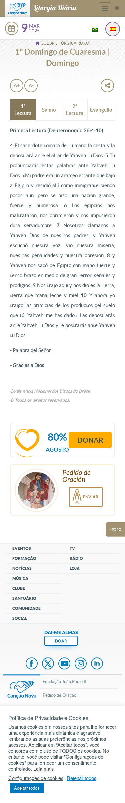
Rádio (76, 558)
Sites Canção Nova (117, 8)
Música (20, 578)
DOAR (61, 641)
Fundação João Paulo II (64, 681)
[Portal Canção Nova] (17, 8)
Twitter (48, 664)
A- (31, 85)
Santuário (24, 598)
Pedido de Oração (59, 695)
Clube (18, 588)
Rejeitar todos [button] (81, 778)
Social (19, 618)
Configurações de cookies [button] (35, 778)
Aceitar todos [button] (27, 788)
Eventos (21, 548)
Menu (105, 8)
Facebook (31, 664)
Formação (24, 558)
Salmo (49, 110)
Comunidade (26, 608)
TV (72, 548)
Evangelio (101, 110)
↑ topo (115, 530)
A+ (17, 85)
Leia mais (43, 769)
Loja (75, 568)
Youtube (64, 664)
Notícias (22, 568)
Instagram (80, 664)
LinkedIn (97, 664)
